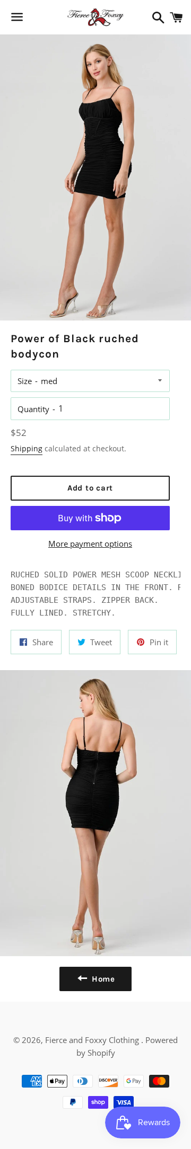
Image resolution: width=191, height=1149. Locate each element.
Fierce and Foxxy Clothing (93, 1040)
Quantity (33, 409)
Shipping (26, 448)
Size (25, 381)
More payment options (90, 543)
